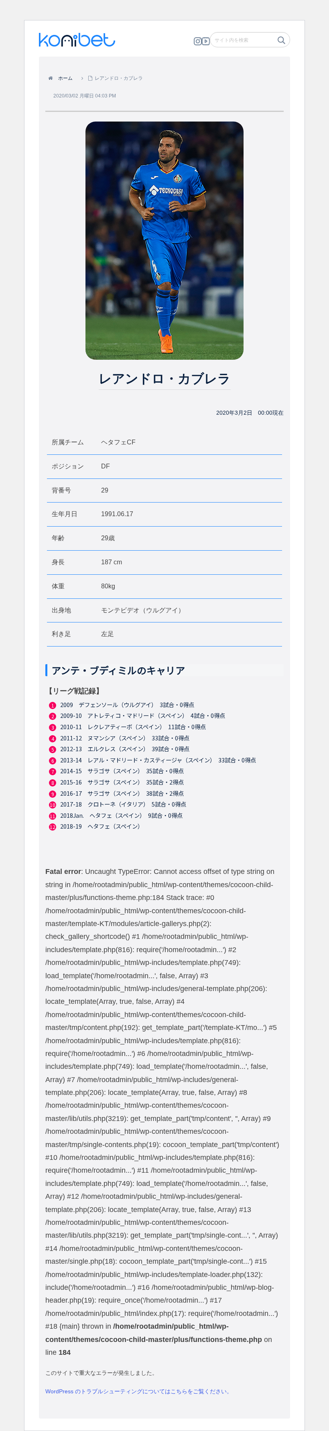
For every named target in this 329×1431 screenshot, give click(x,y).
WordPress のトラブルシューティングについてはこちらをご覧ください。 (138, 1391)
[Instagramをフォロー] (198, 43)
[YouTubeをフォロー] (206, 43)
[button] (281, 42)
